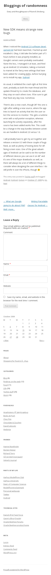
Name (7, 263)
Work (5, 395)
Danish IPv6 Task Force (13, 515)
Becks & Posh (9, 415)
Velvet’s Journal (10, 460)
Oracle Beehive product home (16, 525)
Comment (8, 232)
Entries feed (8, 545)
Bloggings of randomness (25, 5)
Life (5, 388)
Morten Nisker (9, 450)
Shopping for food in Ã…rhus (15, 361)
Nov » (42, 340)
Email (6, 275)
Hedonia (7, 429)
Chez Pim (7, 419)
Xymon (22, 180)
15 (23, 330)
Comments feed (10, 549)
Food (5, 385)
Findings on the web (12, 381)
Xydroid (26, 77)
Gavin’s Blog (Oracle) (12, 518)
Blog (5, 378)
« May (5, 340)
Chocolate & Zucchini (12, 422)
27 (11, 337)
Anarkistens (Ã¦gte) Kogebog (15, 412)
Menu (25, 19)
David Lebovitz (9, 426)
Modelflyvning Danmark (13, 487)
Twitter (6, 494)
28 (17, 337)
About (5, 357)
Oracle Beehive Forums (13, 522)
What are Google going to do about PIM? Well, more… (14, 205)
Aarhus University (11, 480)
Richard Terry (9, 453)
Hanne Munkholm (11, 446)
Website (7, 286)
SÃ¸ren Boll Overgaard (12, 457)
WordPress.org (9, 552)
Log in (5, 542)
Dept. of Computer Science (14, 484)
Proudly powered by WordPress (16, 570)
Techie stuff (30, 176)
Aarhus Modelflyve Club (13, 477)
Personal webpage (11, 491)
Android (6, 180)
